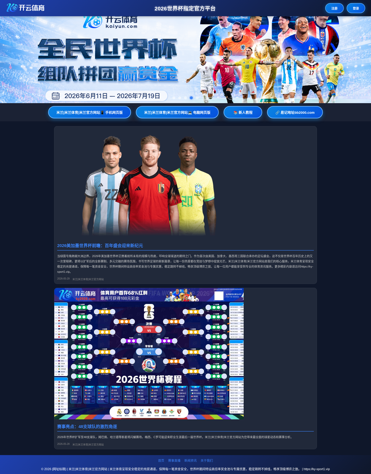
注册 (334, 8)
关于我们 (207, 460)
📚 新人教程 (243, 113)
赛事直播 (174, 460)
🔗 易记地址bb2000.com (295, 113)
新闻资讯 (190, 460)
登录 (356, 8)
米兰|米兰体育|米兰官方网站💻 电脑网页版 (177, 113)
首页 (161, 460)
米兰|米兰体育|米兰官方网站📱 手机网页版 (89, 113)
